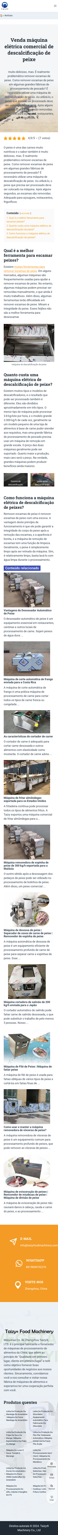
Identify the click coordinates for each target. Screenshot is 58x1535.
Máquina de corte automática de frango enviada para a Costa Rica (28, 681)
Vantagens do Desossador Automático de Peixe (28, 612)
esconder (25, 213)
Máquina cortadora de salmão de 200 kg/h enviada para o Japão (27, 1003)
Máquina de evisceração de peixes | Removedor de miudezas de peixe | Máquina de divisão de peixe (26, 1194)
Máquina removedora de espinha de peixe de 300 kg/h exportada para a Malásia (26, 865)
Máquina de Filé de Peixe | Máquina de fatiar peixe (28, 1068)
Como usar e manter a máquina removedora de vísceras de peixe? (25, 1128)
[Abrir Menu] (55, 5)
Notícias (9, 15)
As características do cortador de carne (28, 736)
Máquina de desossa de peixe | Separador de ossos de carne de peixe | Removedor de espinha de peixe (28, 933)
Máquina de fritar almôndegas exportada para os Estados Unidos (25, 799)
